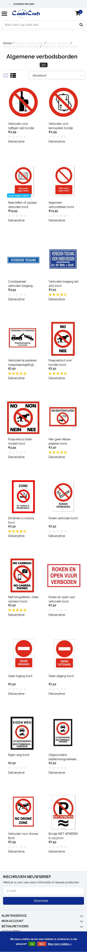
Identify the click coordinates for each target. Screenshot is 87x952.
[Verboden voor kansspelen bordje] (64, 102)
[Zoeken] (81, 24)
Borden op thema (58, 43)
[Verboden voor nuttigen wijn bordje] (23, 102)
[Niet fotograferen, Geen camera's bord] (23, 575)
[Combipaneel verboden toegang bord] (23, 260)
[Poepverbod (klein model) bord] (23, 417)
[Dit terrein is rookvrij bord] (23, 496)
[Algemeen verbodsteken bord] (64, 181)
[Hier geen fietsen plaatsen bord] (64, 417)
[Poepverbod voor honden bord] (64, 338)
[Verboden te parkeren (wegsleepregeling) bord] (23, 338)
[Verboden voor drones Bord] (23, 812)
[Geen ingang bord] (23, 654)
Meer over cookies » (59, 944)
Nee (41, 944)
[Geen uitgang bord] (64, 654)
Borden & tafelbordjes (28, 43)
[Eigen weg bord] (23, 733)
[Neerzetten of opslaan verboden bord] (23, 181)
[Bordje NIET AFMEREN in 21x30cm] (64, 812)
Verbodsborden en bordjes (21, 46)
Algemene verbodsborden (59, 46)
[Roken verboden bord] (64, 496)
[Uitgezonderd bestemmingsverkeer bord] (64, 733)
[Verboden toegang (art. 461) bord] (64, 260)
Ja (32, 944)
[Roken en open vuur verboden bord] (64, 575)
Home (7, 43)
